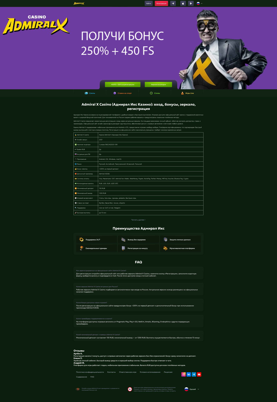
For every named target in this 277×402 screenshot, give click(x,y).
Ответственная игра (127, 372)
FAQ (92, 377)
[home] (79, 3)
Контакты (111, 372)
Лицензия (168, 372)
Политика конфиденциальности (90, 372)
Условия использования (150, 372)
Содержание (81, 377)
